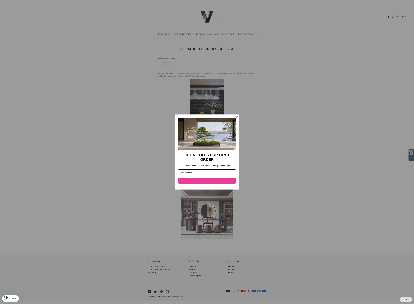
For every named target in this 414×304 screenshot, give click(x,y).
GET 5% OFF (207, 181)
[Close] (236, 117)
